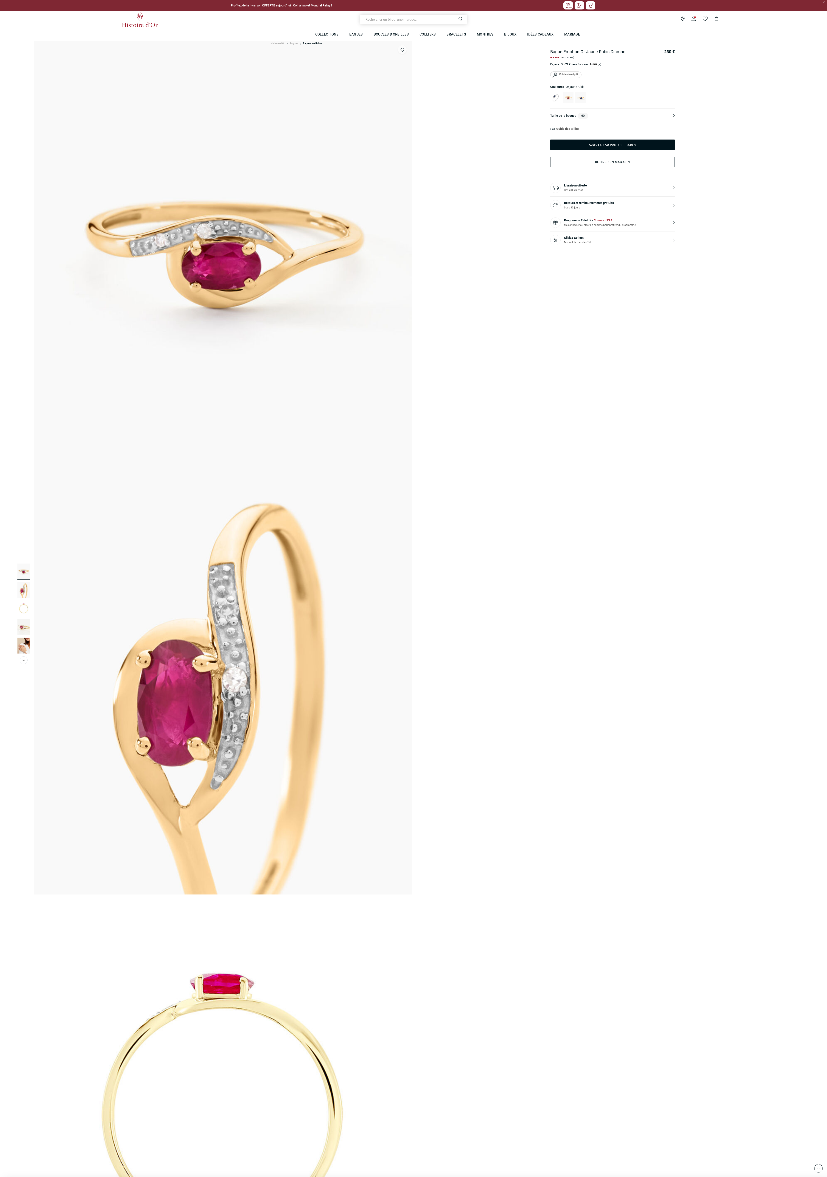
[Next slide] (24, 660)
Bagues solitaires (312, 43)
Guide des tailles (567, 128)
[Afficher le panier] (713, 19)
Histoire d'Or (277, 43)
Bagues (293, 43)
